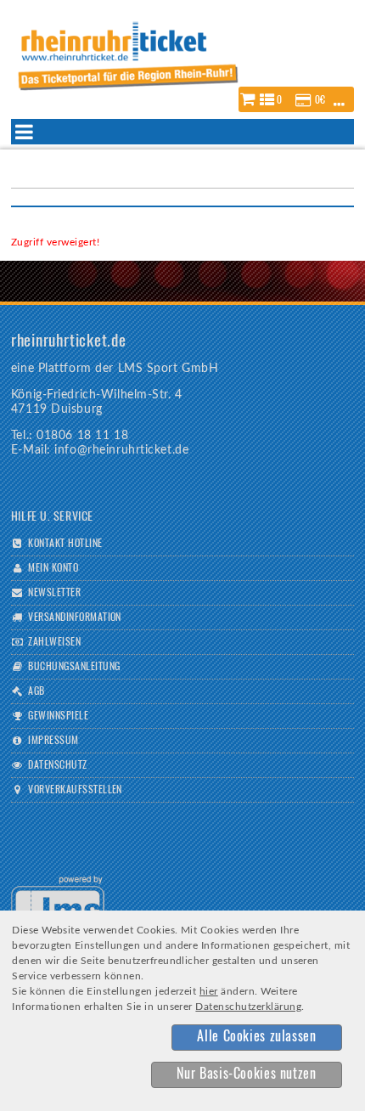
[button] (296, 99)
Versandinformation (74, 617)
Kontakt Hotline (65, 544)
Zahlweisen (54, 642)
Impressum (53, 741)
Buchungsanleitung (74, 667)
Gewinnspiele (58, 716)
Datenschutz (57, 765)
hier (208, 991)
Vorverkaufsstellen (75, 790)
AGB (36, 691)
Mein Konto (53, 568)
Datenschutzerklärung (248, 1006)
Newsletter (54, 593)
